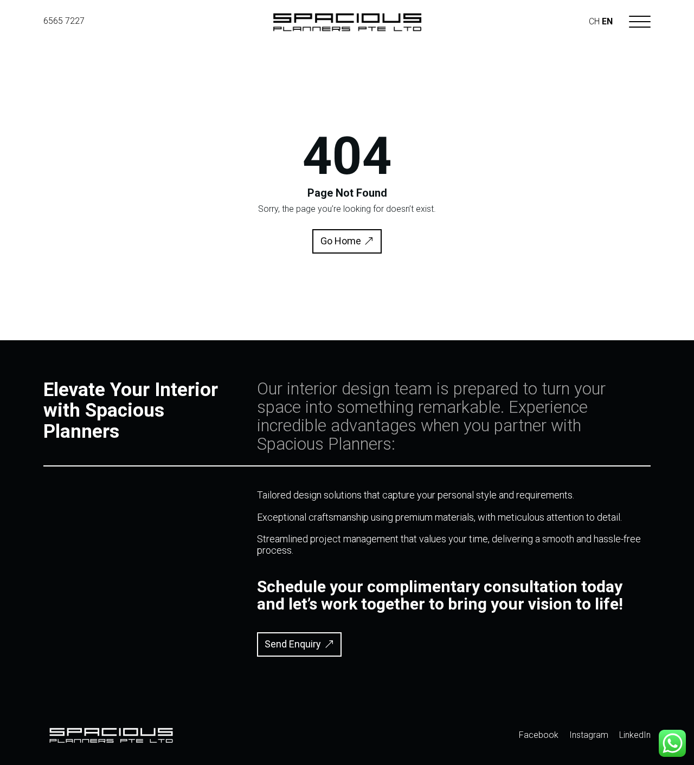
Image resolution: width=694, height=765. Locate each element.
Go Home (340, 241)
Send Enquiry (293, 644)
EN (607, 21)
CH (594, 21)
